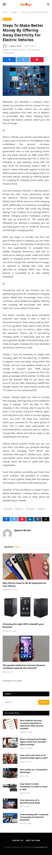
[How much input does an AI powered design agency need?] (10, 759)
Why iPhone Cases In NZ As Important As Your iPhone (24, 584)
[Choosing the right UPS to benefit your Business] (26, 607)
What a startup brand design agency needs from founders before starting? (33, 742)
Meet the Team (33, 840)
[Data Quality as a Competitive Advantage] (10, 773)
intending (30, 509)
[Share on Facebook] (9, 59)
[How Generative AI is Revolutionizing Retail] (10, 804)
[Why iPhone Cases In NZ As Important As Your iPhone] (26, 566)
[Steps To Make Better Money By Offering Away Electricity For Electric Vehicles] (26, 80)
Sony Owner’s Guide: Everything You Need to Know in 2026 (33, 786)
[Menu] (4, 4)
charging (19, 509)
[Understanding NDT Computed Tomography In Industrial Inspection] (10, 818)
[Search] (48, 4)
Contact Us (17, 840)
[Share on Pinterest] (37, 59)
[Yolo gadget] (26, 4)
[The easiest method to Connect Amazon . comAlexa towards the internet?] (26, 649)
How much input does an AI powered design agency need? (34, 756)
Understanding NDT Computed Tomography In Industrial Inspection (34, 817)
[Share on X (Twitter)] (23, 59)
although (8, 509)
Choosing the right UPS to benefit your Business (23, 625)
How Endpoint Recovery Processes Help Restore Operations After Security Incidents (31, 724)
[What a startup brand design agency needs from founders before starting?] (10, 743)
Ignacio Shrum (16, 46)
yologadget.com (40, 847)
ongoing (41, 509)
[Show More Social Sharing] (46, 59)
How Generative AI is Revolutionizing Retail (30, 801)
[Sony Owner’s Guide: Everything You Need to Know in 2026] (10, 787)
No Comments (35, 50)
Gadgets (7, 19)
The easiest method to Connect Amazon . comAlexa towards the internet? (24, 667)
